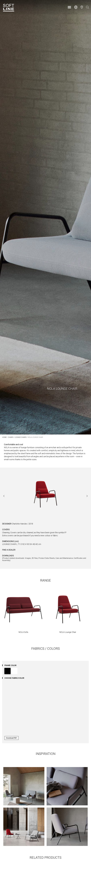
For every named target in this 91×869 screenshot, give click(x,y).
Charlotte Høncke (19, 524)
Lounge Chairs (21, 437)
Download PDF (11, 738)
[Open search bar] (87, 7)
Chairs (10, 437)
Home (4, 437)
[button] (69, 7)
